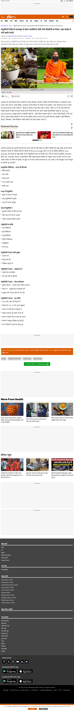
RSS (55, 690)
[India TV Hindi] (11, 17)
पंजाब (2, 641)
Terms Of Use (14, 690)
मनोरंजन (21, 21)
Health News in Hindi (7, 600)
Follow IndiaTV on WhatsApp (35, 364)
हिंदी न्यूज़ (11, 350)
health (4, 358)
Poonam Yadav (28, 36)
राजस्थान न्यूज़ (4, 636)
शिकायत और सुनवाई (5, 555)
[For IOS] (25, 681)
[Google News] (5, 96)
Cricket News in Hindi (7, 590)
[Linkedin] (22, 661)
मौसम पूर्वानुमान (4, 569)
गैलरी (45, 21)
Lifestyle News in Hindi (8, 602)
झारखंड (3, 651)
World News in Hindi (7, 582)
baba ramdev (38, 358)
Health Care (27, 358)
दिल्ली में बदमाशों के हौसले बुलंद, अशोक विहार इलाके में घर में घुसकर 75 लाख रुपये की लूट (62, 475)
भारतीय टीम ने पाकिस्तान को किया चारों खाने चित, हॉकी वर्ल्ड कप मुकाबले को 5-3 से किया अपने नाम (12, 475)
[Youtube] (17, 661)
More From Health (12, 399)
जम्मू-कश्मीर (4, 648)
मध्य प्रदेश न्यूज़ (4, 631)
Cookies (5, 706)
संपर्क (2, 547)
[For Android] (9, 681)
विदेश (16, 21)
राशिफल (36, 21)
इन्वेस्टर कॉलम (4, 557)
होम (2, 21)
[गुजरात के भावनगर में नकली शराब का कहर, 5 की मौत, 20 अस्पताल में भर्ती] (37, 464)
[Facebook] (4, 661)
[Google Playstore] (9, 671)
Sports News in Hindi (7, 587)
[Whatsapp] (69, 96)
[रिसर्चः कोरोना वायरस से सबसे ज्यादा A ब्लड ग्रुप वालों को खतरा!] (37, 410)
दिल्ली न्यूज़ (3, 623)
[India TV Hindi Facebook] (64, 0)
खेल (27, 21)
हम (2, 550)
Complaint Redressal (46, 690)
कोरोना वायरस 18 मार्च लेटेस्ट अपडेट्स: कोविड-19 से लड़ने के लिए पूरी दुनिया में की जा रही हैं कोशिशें (12, 420)
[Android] (62, 0)
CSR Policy (34, 690)
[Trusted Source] (15, 96)
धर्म (41, 21)
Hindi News (4, 26)
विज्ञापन (3, 552)
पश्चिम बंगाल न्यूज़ (5, 626)
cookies (68, 706)
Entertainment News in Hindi (9, 585)
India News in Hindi (7, 580)
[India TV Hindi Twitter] (66, 0)
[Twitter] (8, 661)
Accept (32, 709)
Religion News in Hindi (7, 595)
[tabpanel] (19, 135)
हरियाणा (3, 643)
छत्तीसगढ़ (3, 646)
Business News (5, 592)
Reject (43, 709)
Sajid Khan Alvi (12, 36)
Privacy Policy (25, 690)
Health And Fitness (14, 358)
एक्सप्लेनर (51, 21)
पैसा (31, 21)
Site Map (5, 690)
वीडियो (6, 21)
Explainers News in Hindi (8, 597)
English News (5, 560)
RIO (60, 690)
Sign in (71, 0)
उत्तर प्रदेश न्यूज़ (5, 620)
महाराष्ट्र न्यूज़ (4, 633)
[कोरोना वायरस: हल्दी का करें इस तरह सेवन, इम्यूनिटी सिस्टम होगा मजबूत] (62, 409)
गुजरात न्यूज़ (4, 638)
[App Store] (25, 671)
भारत (11, 21)
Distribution (66, 690)
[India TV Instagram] (13, 661)
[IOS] (61, 0)
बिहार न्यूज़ (3, 628)
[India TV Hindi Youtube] (67, 0)
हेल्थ (57, 21)
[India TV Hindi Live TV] (71, 17)
